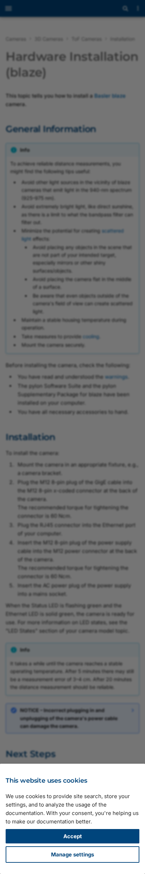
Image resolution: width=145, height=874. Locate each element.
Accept (72, 836)
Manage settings (72, 854)
